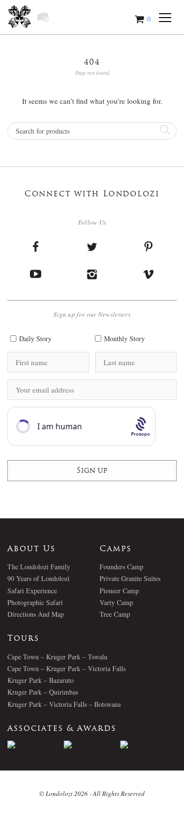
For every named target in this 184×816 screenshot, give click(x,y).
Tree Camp (115, 614)
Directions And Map (35, 614)
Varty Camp (116, 602)
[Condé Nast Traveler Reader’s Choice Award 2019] (35, 744)
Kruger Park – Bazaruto (40, 680)
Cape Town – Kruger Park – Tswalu (57, 656)
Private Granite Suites (130, 578)
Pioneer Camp (119, 590)
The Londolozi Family (38, 566)
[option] (35, 744)
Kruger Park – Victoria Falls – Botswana (64, 704)
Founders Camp (121, 566)
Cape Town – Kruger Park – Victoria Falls (66, 668)
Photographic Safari (35, 602)
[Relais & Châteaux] (148, 744)
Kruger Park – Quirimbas (42, 692)
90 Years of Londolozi (38, 578)
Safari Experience (32, 590)
